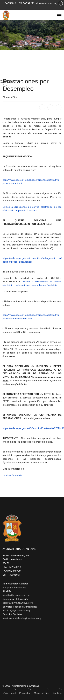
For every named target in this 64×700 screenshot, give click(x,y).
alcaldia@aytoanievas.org (16, 595)
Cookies (57, 693)
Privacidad (25, 693)
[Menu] (59, 15)
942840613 (10, 3)
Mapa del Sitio (41, 693)
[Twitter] (50, 107)
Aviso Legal (9, 693)
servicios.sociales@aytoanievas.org (22, 618)
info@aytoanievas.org (46, 3)
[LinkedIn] (58, 107)
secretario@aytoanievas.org (18, 602)
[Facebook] (42, 107)
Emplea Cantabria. (13, 475)
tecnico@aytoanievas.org (16, 610)
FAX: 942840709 (26, 3)
